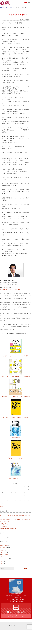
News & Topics (4, 545)
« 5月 (1, 506)
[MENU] (29, 2)
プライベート (4, 556)
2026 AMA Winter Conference (8, 528)
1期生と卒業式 (4, 524)
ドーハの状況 (3, 526)
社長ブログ (9, 7)
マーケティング (5, 559)
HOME (2, 7)
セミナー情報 (4, 554)
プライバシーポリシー (13, 625)
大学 (2, 561)
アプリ (2, 550)
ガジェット (4, 552)
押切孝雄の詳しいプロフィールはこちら (10, 289)
